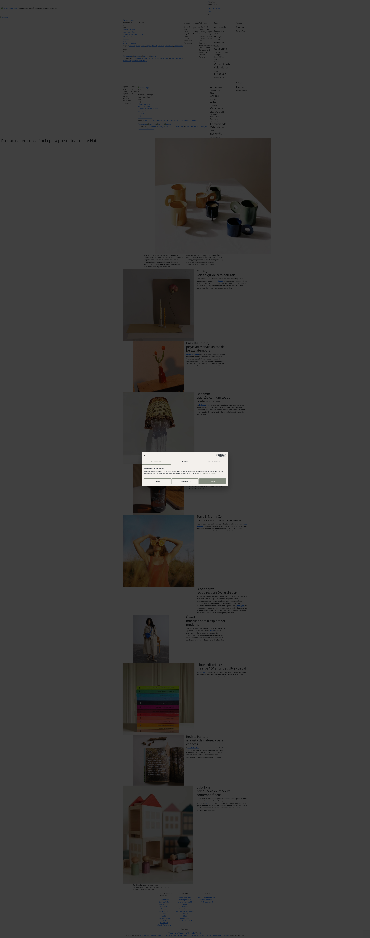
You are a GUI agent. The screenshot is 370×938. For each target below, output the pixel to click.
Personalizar (184, 481)
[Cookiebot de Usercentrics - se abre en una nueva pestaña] (217, 455)
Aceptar (212, 481)
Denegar (157, 481)
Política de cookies (209, 473)
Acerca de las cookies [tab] (213, 462)
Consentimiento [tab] (156, 462)
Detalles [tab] (185, 462)
